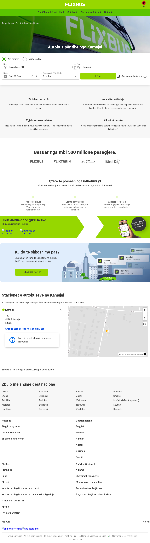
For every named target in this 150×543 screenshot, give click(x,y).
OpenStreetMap (136, 354)
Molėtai (6, 404)
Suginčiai (43, 396)
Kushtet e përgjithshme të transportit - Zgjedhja (28, 494)
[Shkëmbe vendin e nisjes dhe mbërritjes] (75, 67)
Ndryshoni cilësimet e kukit (124, 536)
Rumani (80, 432)
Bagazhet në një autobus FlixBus (93, 494)
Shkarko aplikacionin (13, 438)
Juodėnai (6, 409)
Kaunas (117, 404)
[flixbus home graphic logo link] (75, 4)
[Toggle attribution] (145, 354)
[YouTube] (144, 528)
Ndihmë (80, 470)
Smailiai (117, 396)
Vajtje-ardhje (35, 59)
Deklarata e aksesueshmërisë (92, 536)
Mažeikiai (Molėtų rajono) (126, 400)
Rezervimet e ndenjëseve (89, 488)
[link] (75, 262)
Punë (4, 476)
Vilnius (5, 391)
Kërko (98, 76)
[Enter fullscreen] (145, 324)
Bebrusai (43, 409)
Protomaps (123, 354)
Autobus (24, 23)
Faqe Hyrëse (8, 23)
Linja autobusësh (11, 432)
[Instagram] (143, 528)
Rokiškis (6, 400)
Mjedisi (5, 506)
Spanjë (79, 457)
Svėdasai (43, 391)
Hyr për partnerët (11, 513)
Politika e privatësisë (32, 536)
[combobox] (41, 67)
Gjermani (80, 451)
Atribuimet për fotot (13, 500)
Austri (79, 444)
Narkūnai (80, 404)
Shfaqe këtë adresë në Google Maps (24, 328)
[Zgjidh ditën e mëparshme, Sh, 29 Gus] (32, 76)
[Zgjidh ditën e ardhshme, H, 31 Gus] (36, 76)
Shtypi (5, 482)
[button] (33, 309)
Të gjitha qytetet (11, 426)
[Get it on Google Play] (12, 529)
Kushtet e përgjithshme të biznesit (20, 488)
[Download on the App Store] (30, 529)
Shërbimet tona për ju (87, 476)
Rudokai (43, 400)
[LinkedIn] (145, 528)
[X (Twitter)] (146, 528)
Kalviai (79, 391)
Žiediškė (80, 409)
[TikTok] (147, 528)
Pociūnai (117, 391)
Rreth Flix (7, 470)
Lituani (36, 23)
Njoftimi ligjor (71, 536)
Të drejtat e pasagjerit (53, 536)
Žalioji (79, 396)
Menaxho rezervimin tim (89, 482)
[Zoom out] (145, 314)
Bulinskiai (43, 404)
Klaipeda (117, 409)
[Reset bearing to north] (145, 318)
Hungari (80, 438)
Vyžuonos (81, 400)
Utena (5, 396)
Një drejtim (13, 59)
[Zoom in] (145, 310)
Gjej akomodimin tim (131, 76)
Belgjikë (80, 426)
